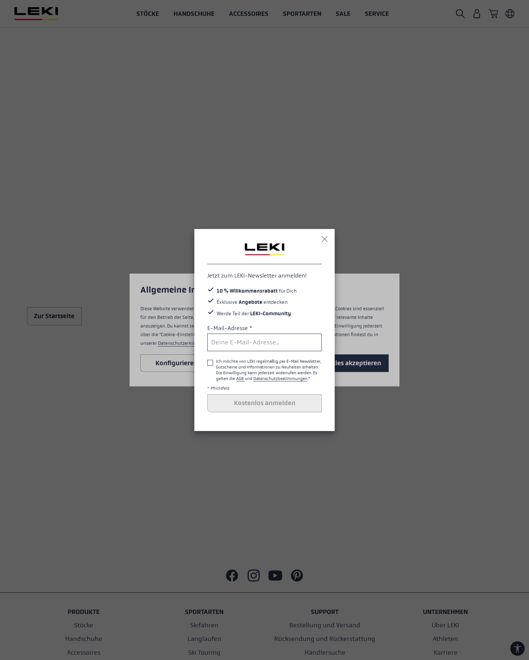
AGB (240, 378)
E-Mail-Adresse (229, 328)
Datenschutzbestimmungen (280, 378)
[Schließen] (324, 239)
